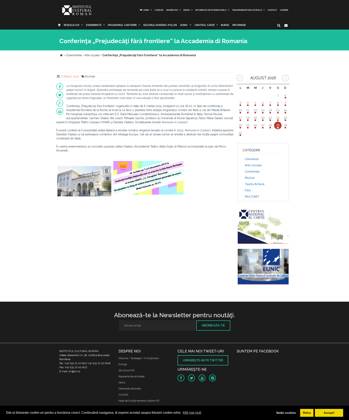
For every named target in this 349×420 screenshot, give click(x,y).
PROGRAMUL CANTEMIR (122, 25)
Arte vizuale (253, 165)
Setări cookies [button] (286, 412)
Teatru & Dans (254, 184)
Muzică (250, 177)
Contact (272, 10)
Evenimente (93, 25)
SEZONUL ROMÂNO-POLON (160, 25)
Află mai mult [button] (192, 412)
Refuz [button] (307, 412)
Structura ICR (127, 370)
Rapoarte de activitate (131, 376)
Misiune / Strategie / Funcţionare (139, 358)
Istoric (122, 382)
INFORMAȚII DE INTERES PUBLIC (211, 10)
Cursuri (159, 10)
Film (248, 190)
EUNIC (184, 25)
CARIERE (284, 10)
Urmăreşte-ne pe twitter (203, 360)
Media (186, 10)
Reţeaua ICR (71, 25)
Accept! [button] (329, 412)
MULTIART (252, 196)
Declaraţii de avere (130, 388)
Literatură (252, 159)
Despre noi (172, 10)
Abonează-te (213, 325)
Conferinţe (252, 171)
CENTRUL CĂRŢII (204, 25)
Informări (239, 25)
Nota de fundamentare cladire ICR (139, 400)
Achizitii (123, 394)
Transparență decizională (247, 10)
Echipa (123, 364)
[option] (84, 179)
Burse (225, 25)
